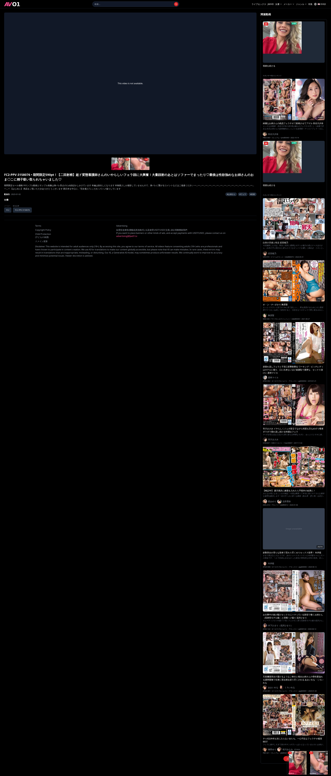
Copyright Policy (43, 230)
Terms (38, 225)
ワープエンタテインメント (280, 319)
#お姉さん (231, 194)
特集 (310, 4)
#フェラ (242, 194)
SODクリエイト (276, 443)
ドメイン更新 (41, 241)
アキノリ (275, 505)
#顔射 (252, 194)
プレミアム (275, 138)
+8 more (297, 749)
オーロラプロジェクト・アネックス (284, 381)
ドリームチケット (277, 257)
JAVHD (271, 4)
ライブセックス (259, 4)
